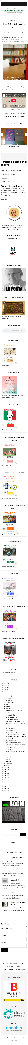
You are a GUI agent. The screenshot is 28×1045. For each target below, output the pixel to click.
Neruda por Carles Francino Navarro (16, 736)
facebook (5, 963)
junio (7, 708)
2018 (5, 771)
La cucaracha (9, 730)
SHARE (6, 113)
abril (7, 759)
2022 (5, 692)
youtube (11, 966)
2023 (5, 690)
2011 (5, 786)
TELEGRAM (22, 113)
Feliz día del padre (11, 727)
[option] (14, 137)
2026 (5, 683)
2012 (5, 784)
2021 (5, 694)
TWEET (14, 113)
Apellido (3, 942)
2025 (5, 685)
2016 (5, 775)
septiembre (9, 702)
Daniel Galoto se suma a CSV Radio (15, 734)
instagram (24, 963)
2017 (5, 773)
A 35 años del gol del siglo (12, 719)
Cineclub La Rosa (8, 969)
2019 (5, 769)
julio (7, 706)
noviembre (8, 698)
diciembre (8, 696)
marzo (7, 761)
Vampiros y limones (16, 869)
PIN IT (16, 116)
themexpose (17, 1038)
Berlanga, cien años (11, 740)
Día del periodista (10, 749)
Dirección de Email (6, 929)
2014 (5, 780)
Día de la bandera (10, 728)
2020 (5, 767)
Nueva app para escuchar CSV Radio (15, 744)
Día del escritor (10, 738)
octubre (8, 700)
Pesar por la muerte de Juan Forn (15, 721)
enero (7, 765)
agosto (7, 704)
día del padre (13, 20)
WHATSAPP (8, 116)
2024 (5, 687)
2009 (5, 790)
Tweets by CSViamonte (8, 672)
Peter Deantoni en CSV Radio (14, 742)
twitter (14, 963)
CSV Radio (18, 966)
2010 (5, 788)
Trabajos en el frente (11, 732)
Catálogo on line (20, 969)
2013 (5, 782)
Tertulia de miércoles (11, 717)
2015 (5, 778)
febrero (8, 763)
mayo (7, 757)
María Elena (9, 755)
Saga (12, 892)
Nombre (3, 935)
